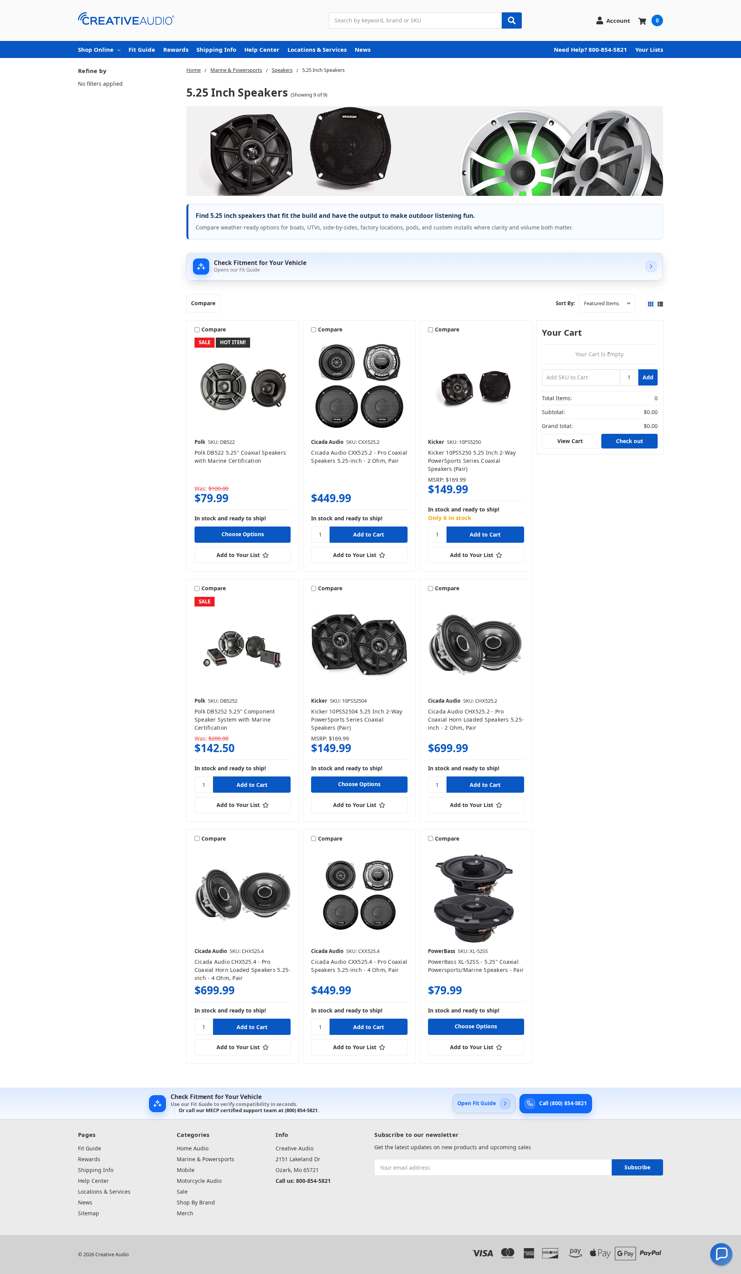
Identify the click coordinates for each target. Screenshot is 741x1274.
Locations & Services (317, 49)
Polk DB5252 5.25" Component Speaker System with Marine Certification (235, 719)
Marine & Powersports (205, 1159)
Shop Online (95, 49)
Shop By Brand (196, 1202)
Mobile (186, 1170)
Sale (182, 1191)
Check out (629, 441)
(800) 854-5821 (301, 1110)
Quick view (242, 385)
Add (648, 377)
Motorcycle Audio (199, 1180)
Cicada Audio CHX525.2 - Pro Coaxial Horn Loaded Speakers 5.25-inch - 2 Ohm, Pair (476, 719)
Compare (203, 303)
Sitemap (88, 1213)
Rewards (175, 49)
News (362, 49)
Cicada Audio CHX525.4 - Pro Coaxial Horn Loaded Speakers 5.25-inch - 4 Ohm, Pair (243, 970)
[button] (721, 1254)
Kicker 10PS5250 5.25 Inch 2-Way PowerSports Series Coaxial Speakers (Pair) (472, 460)
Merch (185, 1213)
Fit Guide (142, 49)
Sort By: (565, 303)
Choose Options (243, 534)
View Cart (570, 441)
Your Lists (649, 49)
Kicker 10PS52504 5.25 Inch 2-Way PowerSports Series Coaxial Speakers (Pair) (356, 719)
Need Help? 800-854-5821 (590, 49)
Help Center (261, 49)
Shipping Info (216, 49)
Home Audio (192, 1148)
